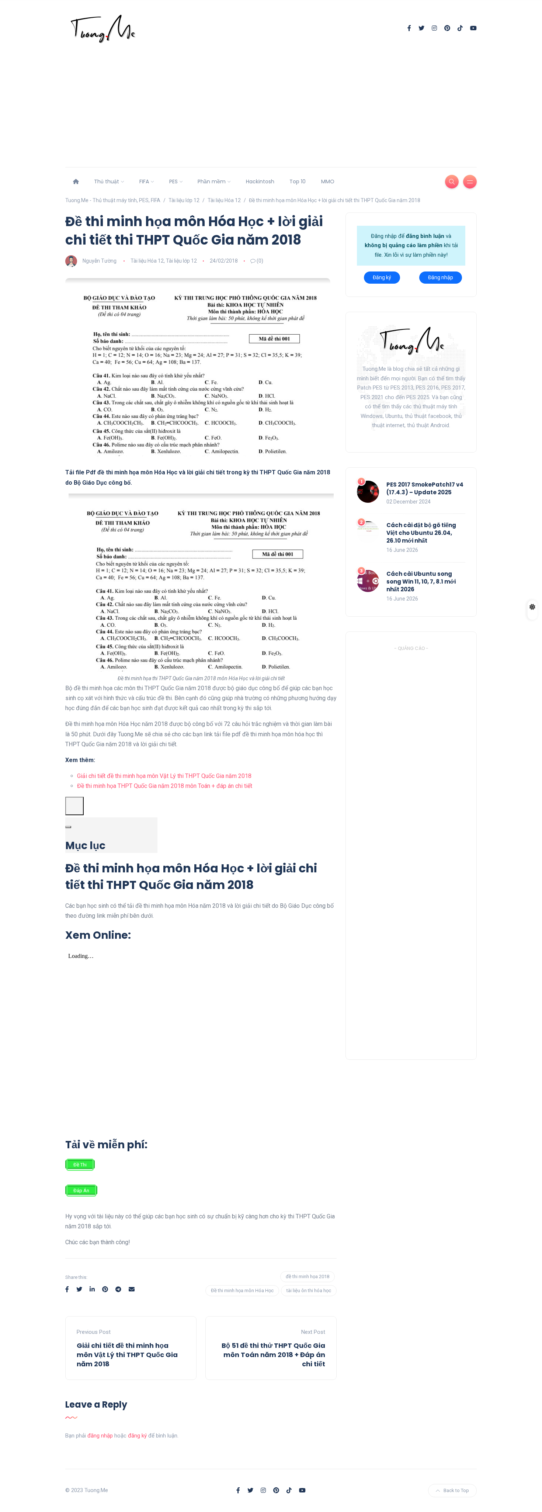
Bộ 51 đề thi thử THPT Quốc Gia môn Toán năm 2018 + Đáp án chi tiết (273, 1355)
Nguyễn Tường (100, 261)
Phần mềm (212, 181)
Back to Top (456, 1490)
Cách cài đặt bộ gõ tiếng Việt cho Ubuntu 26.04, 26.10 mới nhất (421, 532)
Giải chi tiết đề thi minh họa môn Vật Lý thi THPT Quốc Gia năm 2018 (164, 775)
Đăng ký (382, 277)
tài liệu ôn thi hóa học (308, 1290)
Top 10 (297, 181)
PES (173, 181)
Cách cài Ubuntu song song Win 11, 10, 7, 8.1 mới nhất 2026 (421, 581)
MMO (327, 181)
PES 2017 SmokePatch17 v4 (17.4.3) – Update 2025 (424, 488)
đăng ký (137, 1435)
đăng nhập (100, 1435)
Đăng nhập (440, 277)
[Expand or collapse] (68, 827)
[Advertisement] (271, 98)
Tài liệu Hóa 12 (147, 261)
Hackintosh (260, 181)
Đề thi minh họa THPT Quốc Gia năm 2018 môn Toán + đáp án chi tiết (164, 785)
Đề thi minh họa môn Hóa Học (242, 1290)
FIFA (144, 181)
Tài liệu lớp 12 (181, 261)
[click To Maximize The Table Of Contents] (74, 806)
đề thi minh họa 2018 (307, 1276)
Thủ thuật (106, 181)
